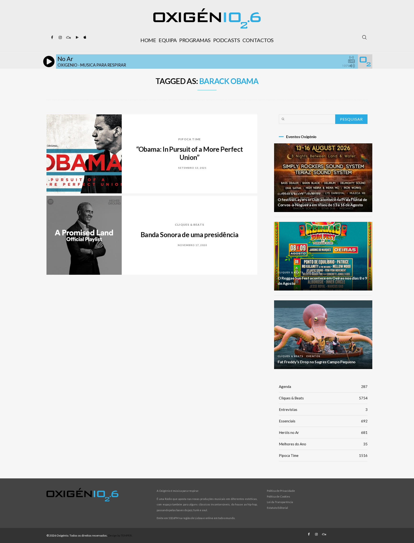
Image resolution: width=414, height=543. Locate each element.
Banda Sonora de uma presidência (190, 234)
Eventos (313, 193)
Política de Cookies (278, 496)
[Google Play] (76, 37)
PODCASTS (226, 40)
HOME (148, 40)
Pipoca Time (189, 139)
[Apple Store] (84, 37)
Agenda (323, 386)
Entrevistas (323, 409)
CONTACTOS (258, 40)
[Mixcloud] (68, 37)
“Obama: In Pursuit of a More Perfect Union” (189, 153)
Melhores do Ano (323, 444)
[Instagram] (60, 37)
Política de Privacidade (281, 490)
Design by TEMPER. (120, 535)
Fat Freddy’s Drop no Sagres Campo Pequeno (317, 361)
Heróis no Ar (323, 432)
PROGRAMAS (195, 40)
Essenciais (323, 421)
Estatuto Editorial (277, 507)
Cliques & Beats (189, 224)
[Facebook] (52, 37)
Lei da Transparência (280, 502)
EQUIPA (168, 40)
